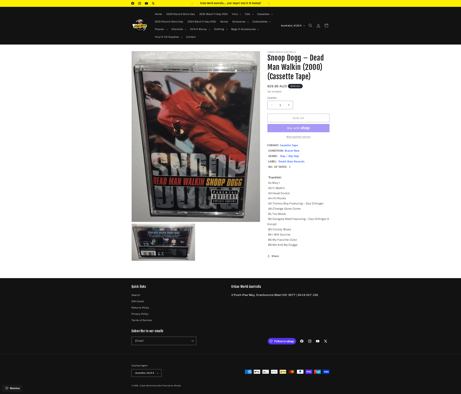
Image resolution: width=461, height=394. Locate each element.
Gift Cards (137, 301)
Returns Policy (140, 307)
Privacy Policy (139, 314)
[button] (236, 14)
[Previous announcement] (192, 3)
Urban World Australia (150, 386)
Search (135, 295)
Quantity (272, 97)
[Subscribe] (192, 341)
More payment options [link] (298, 136)
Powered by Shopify (171, 386)
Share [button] (275, 256)
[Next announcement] (269, 3)
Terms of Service (141, 320)
